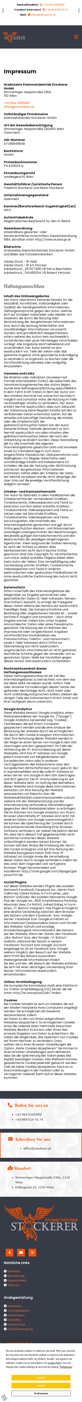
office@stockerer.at (43, 15)
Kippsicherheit (16, 1280)
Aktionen (13, 1285)
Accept (41, 1377)
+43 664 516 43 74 (57, 10)
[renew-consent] (4, 1397)
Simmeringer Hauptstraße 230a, (38, 1177)
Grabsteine (14, 1306)
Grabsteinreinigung (20, 1329)
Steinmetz (14, 1271)
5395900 (34, 1114)
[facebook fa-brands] (9, 1252)
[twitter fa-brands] (32, 1252)
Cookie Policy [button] (54, 1363)
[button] (54, 37)
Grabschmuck (16, 1324)
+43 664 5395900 (17, 103)
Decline (41, 1385)
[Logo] (13, 37)
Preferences (41, 1393)
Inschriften (14, 1320)
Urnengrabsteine (18, 1310)
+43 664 (21, 1114)
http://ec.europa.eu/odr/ (32, 993)
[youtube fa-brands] (21, 1252)
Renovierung (15, 1276)
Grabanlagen (16, 1315)
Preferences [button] (66, 1367)
